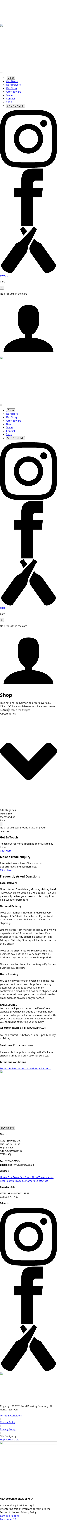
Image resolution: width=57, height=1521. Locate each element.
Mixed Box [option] (6, 813)
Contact (10, 98)
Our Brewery (13, 84)
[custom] (28, 272)
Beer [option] (2, 820)
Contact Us (41, 1181)
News (9, 424)
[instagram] (28, 166)
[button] (1, 824)
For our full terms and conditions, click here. (25, 1068)
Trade (9, 95)
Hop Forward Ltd (9, 1439)
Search (4, 710)
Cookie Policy (7, 1422)
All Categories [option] (8, 810)
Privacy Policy (8, 1429)
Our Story (11, 88)
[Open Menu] (1, 72)
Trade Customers (25, 1181)
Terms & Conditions (11, 1415)
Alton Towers (13, 91)
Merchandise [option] (7, 817)
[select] (28, 760)
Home (4, 1177)
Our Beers (12, 81)
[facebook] (28, 225)
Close (11, 77)
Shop (9, 102)
